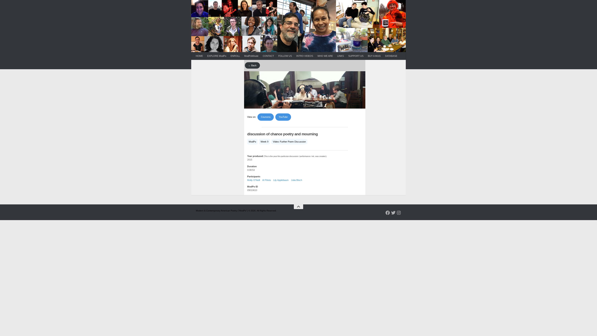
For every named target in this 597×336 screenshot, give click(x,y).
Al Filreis (266, 180)
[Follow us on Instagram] (399, 213)
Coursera (265, 117)
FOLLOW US (285, 56)
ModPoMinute (251, 56)
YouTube (283, 117)
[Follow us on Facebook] (388, 213)
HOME (199, 56)
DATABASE (391, 56)
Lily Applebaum (281, 180)
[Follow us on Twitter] (393, 213)
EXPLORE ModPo (216, 56)
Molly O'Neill (253, 180)
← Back (252, 65)
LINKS (340, 56)
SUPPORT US (355, 56)
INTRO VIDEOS (304, 56)
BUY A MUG (374, 56)
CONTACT (268, 56)
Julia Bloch (296, 180)
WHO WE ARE (325, 56)
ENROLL (235, 56)
